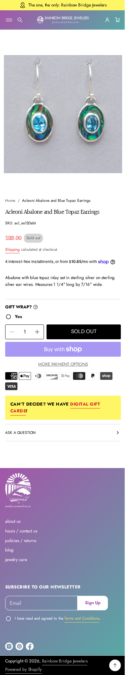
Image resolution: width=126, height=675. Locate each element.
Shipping (12, 243)
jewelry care (16, 560)
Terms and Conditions (82, 618)
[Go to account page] (102, 20)
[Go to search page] (20, 20)
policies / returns (20, 541)
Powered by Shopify (23, 669)
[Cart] (112, 20)
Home (10, 195)
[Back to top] (110, 665)
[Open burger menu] (9, 20)
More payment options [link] (60, 364)
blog (9, 550)
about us (12, 521)
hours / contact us (21, 531)
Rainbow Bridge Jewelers (65, 661)
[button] (20, 20)
